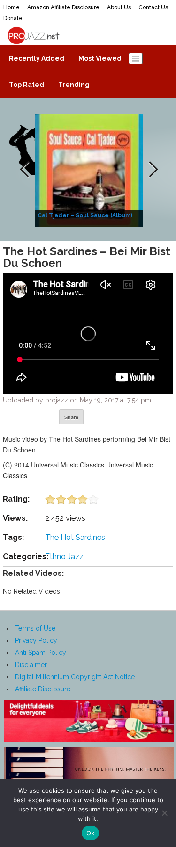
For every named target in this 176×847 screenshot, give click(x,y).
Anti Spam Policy (40, 652)
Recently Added (36, 58)
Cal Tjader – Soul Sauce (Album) (85, 215)
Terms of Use (35, 628)
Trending (74, 84)
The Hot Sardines (75, 537)
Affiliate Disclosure (42, 689)
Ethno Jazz (64, 556)
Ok (90, 833)
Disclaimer (31, 664)
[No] (164, 813)
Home (11, 7)
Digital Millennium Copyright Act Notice (75, 677)
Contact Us (153, 7)
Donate (13, 18)
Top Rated (26, 84)
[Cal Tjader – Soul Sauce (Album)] (90, 169)
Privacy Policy (36, 640)
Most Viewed (100, 58)
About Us (119, 7)
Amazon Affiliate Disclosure (63, 7)
